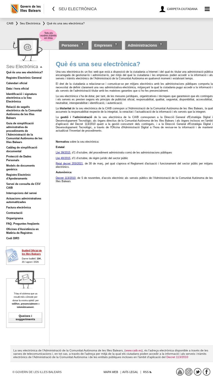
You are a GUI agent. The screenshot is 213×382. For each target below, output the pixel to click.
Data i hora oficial (17, 88)
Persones (70, 45)
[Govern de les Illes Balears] (27, 9)
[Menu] (207, 9)
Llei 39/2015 (63, 152)
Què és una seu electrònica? (24, 72)
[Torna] (54, 9)
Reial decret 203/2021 (69, 163)
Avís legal (130, 372)
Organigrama (14, 218)
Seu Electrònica (22, 66)
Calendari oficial (16, 83)
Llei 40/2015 (63, 158)
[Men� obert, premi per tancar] (41, 67)
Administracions (142, 45)
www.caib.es (133, 350)
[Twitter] (197, 372)
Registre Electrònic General (24, 77)
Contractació (14, 212)
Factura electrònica (18, 207)
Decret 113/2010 (66, 177)
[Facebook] (206, 372)
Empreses (103, 45)
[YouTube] (180, 372)
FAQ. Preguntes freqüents (22, 223)
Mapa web (111, 372)
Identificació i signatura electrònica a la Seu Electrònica (21, 97)
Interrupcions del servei (21, 193)
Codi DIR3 (12, 238)
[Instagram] (188, 372)
